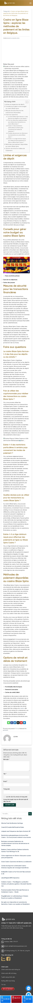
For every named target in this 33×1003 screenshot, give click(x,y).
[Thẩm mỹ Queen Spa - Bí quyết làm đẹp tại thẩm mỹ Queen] (9, 3)
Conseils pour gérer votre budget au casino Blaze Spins (16, 107)
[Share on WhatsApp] (8, 722)
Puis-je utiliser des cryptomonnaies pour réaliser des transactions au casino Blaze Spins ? (17, 122)
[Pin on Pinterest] (21, 722)
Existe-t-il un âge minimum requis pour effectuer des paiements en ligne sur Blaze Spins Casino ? (17, 140)
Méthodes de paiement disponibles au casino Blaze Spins (17, 145)
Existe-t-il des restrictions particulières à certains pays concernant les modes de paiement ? (15, 128)
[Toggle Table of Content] (26, 102)
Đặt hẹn (28, 999)
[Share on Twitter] (14, 722)
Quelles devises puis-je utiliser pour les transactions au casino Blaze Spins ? (18, 135)
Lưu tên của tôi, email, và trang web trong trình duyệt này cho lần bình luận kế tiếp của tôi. (15, 799)
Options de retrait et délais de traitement (15, 149)
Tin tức (17, 728)
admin (17, 38)
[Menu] (30, 3)
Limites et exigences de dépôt (14, 104)
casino (22, 708)
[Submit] (30, 813)
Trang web (6, 789)
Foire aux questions (12, 114)
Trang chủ (6, 11)
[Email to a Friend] (18, 722)
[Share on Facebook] (11, 722)
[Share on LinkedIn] (24, 722)
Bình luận (6, 759)
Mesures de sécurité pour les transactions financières (14, 111)
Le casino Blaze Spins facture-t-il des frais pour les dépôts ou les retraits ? (18, 117)
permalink (5, 730)
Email (5, 781)
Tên (4, 774)
